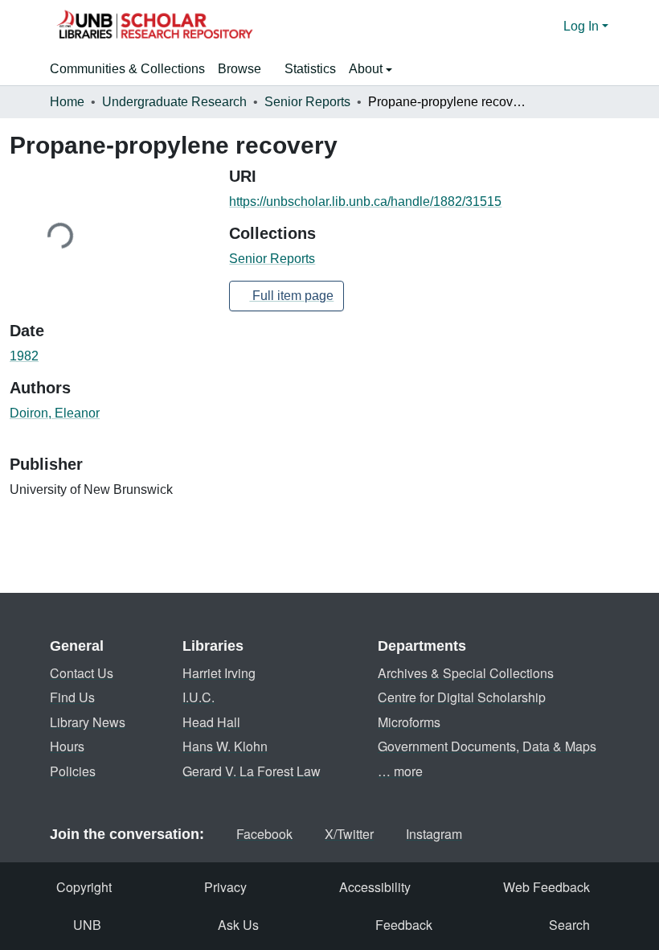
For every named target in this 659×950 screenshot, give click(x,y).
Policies (73, 771)
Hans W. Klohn (225, 746)
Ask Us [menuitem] (238, 924)
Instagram (434, 834)
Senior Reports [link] (307, 102)
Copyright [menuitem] (84, 887)
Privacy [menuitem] (225, 887)
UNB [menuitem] (87, 924)
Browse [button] (239, 69)
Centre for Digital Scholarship (462, 697)
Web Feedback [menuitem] (546, 887)
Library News (87, 722)
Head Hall (211, 722)
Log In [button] (582, 26)
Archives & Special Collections (466, 673)
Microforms (409, 722)
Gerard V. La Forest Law (251, 771)
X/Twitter (349, 834)
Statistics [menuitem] (310, 69)
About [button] (367, 69)
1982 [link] (24, 356)
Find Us (72, 697)
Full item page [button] (291, 295)
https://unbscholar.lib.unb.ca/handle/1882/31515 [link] (365, 201)
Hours (67, 746)
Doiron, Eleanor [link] (55, 413)
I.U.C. (198, 697)
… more (400, 771)
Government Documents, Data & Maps (487, 746)
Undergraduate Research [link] (174, 102)
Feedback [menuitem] (403, 924)
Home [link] (67, 102)
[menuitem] (245, 69)
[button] (154, 26)
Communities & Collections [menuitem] (127, 69)
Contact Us (81, 673)
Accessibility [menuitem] (375, 887)
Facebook (264, 834)
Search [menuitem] (569, 924)
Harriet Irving (219, 673)
